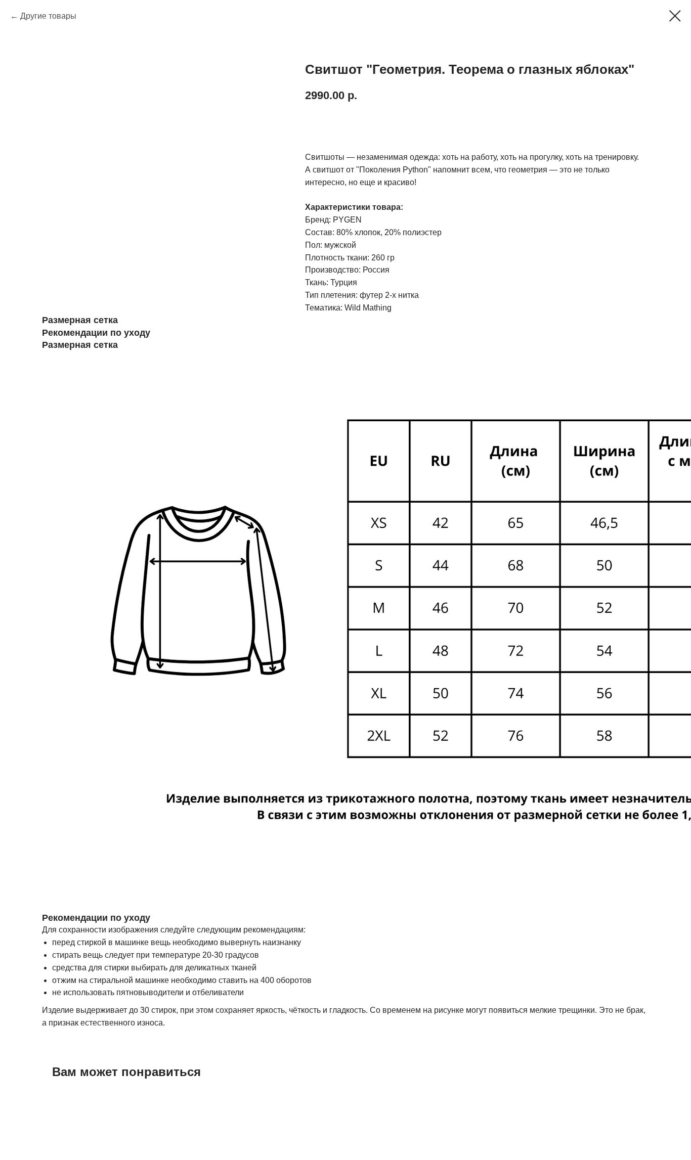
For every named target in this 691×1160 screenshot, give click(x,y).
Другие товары (48, 16)
